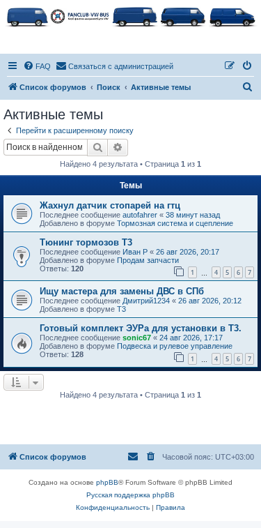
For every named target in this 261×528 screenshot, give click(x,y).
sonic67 (136, 337)
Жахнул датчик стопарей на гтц (110, 205)
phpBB (107, 482)
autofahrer (139, 215)
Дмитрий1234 (146, 300)
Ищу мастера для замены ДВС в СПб (122, 291)
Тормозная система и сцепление (175, 223)
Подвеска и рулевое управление (174, 346)
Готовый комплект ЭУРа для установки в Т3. (141, 328)
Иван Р (135, 252)
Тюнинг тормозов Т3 (86, 242)
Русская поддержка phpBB (130, 495)
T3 (121, 309)
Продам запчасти (148, 260)
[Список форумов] (130, 16)
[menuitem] (37, 66)
